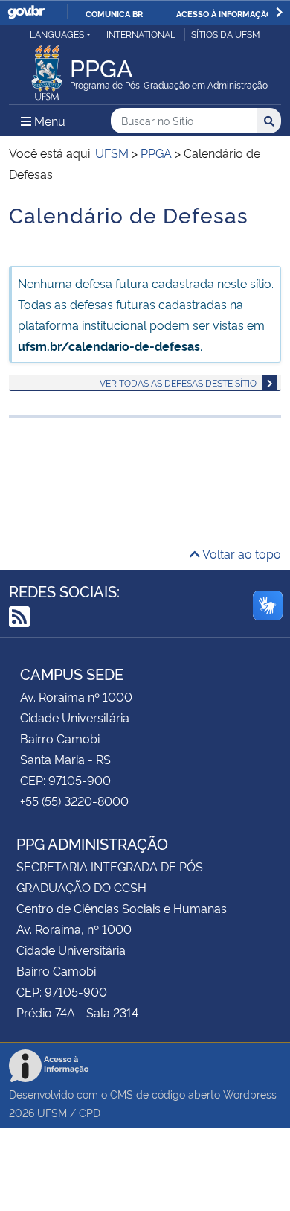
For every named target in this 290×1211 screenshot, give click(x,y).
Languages (57, 34)
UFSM (52, 1112)
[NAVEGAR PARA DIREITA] (279, 12)
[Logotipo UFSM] (47, 68)
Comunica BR (114, 13)
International (140, 34)
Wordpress (250, 1094)
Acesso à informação (224, 13)
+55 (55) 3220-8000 (74, 800)
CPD (89, 1112)
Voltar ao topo (240, 553)
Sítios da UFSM (225, 34)
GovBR (26, 12)
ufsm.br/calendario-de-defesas (109, 345)
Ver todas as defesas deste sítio (178, 382)
